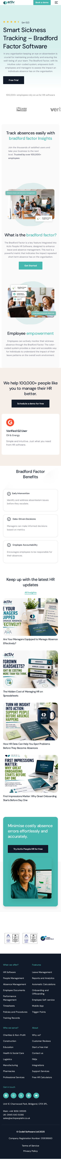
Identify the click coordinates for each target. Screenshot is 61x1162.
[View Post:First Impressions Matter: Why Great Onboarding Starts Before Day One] (30, 774)
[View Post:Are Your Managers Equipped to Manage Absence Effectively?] (30, 617)
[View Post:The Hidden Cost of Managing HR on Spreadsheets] (30, 669)
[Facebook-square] (6, 1095)
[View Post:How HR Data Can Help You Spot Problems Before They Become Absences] (30, 721)
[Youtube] (36, 1095)
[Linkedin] (28, 1095)
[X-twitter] (21, 1095)
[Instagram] (13, 1095)
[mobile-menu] (56, 2)
